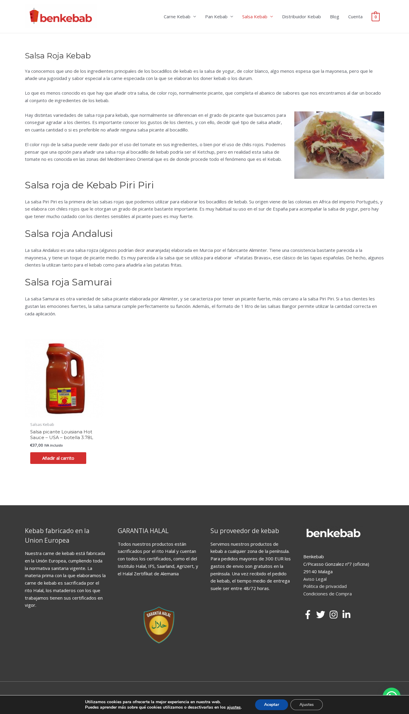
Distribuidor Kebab (301, 16)
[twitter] (322, 614)
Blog (334, 16)
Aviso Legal (315, 579)
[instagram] (335, 614)
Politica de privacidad (325, 586)
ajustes (234, 707)
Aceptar (271, 704)
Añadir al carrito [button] (58, 458)
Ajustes (306, 704)
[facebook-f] (309, 614)
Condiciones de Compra (327, 594)
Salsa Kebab (254, 16)
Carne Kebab (177, 16)
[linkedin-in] (348, 614)
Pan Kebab (216, 16)
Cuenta (355, 16)
